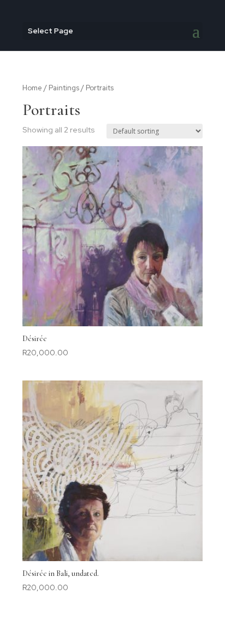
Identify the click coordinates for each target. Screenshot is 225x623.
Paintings (64, 88)
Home (32, 88)
